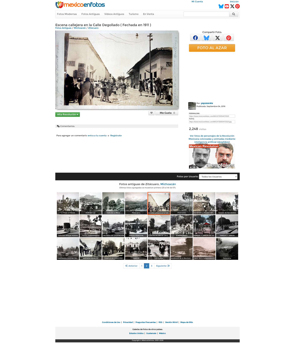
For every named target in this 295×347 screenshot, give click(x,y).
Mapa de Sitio (186, 322)
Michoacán (80, 28)
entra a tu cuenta (97, 135)
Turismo (133, 14)
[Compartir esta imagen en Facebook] (195, 37)
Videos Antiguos (114, 14)
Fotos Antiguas (90, 14)
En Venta (148, 14)
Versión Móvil (171, 322)
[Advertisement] (212, 76)
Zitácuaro (93, 28)
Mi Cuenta (197, 1)
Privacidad (128, 322)
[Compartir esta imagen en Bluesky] (206, 37)
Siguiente (161, 265)
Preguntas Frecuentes (146, 322)
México (162, 333)
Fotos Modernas (67, 14)
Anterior (133, 265)
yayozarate (207, 103)
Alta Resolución (67, 114)
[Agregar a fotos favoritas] (151, 112)
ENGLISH (234, 1)
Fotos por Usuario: (187, 176)
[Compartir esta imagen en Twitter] (217, 37)
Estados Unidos (136, 333)
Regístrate (116, 135)
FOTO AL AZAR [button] (212, 47)
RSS (160, 322)
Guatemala (151, 333)
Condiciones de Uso (111, 322)
